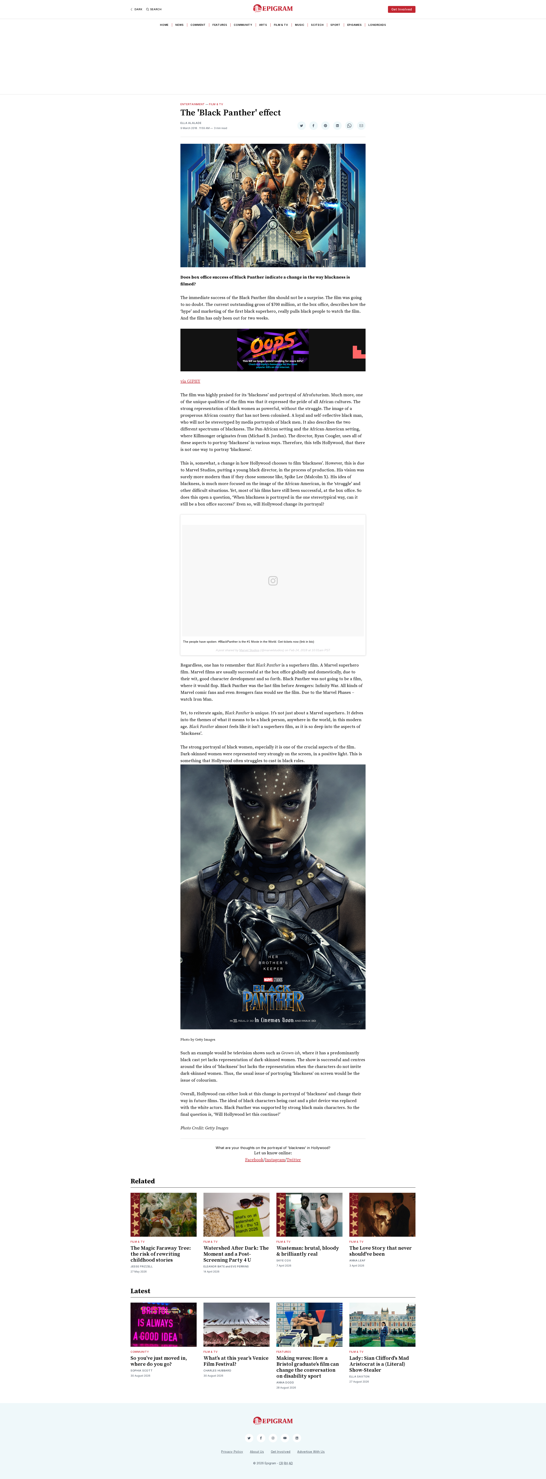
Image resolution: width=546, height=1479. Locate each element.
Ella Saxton (359, 1376)
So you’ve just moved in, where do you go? (159, 1361)
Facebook (254, 1160)
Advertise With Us (311, 1451)
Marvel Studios (249, 650)
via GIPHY (190, 381)
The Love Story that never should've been (380, 1251)
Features (219, 24)
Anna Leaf (357, 1260)
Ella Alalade (190, 123)
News (179, 24)
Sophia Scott (141, 1370)
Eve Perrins (240, 1266)
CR (281, 1463)
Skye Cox (283, 1260)
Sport (335, 24)
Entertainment (192, 104)
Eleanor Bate (214, 1266)
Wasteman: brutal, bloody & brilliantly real (307, 1251)
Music (299, 24)
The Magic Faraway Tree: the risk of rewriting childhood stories (161, 1254)
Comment (198, 24)
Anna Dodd (285, 1382)
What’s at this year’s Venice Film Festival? (236, 1361)
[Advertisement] (273, 62)
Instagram (275, 1160)
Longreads (377, 24)
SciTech (317, 24)
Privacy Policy (232, 1451)
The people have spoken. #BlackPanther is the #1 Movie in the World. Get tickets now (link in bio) (248, 641)
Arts (263, 24)
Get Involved (401, 9)
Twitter (294, 1160)
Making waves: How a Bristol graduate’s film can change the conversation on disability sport (307, 1367)
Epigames (354, 24)
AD (291, 1463)
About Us (257, 1451)
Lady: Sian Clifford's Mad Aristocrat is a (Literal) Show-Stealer (379, 1364)
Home (164, 24)
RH (286, 1463)
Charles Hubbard (217, 1370)
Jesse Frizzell (142, 1266)
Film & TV (281, 24)
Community (243, 24)
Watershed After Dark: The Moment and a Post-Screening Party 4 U (236, 1254)
